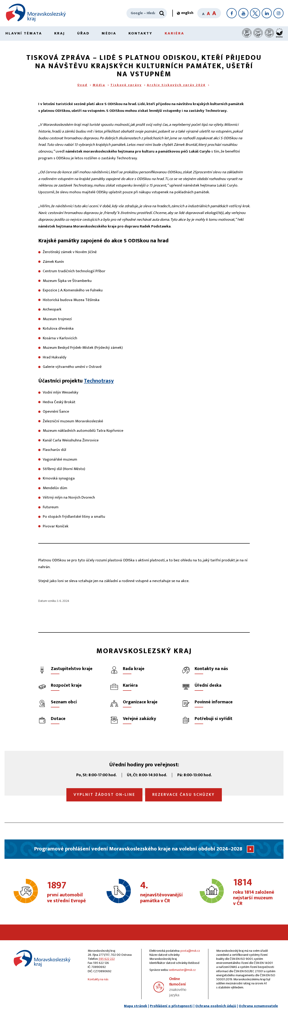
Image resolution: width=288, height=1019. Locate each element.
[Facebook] (232, 13)
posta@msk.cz (190, 950)
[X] (255, 13)
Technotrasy (99, 380)
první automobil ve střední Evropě (66, 892)
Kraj (59, 33)
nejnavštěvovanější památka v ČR (161, 892)
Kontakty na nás (98, 979)
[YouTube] (243, 13)
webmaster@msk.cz (182, 969)
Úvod (82, 85)
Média (109, 33)
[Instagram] (278, 13)
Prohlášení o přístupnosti (171, 1006)
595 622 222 (107, 958)
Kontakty (140, 33)
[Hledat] (162, 13)
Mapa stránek (135, 1006)
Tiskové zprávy (126, 85)
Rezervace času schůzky (183, 794)
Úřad (83, 33)
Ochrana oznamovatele (258, 1006)
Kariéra (174, 33)
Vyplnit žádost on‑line (104, 794)
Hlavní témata (23, 33)
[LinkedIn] (267, 13)
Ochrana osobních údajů (215, 1006)
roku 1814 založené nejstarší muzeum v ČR (253, 892)
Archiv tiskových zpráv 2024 (176, 85)
